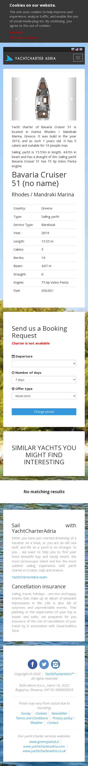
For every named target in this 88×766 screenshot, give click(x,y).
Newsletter (59, 713)
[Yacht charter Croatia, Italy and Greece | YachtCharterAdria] (31, 58)
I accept (16, 32)
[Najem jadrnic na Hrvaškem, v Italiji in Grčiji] (73, 49)
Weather (36, 722)
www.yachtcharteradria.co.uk (44, 751)
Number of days (28, 372)
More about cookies (23, 37)
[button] (16, 98)
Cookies (41, 713)
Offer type (23, 388)
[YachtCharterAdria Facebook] (33, 664)
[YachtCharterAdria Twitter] (44, 664)
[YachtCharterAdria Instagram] (55, 664)
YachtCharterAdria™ (59, 674)
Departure (23, 356)
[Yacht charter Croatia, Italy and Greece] (77, 49)
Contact (52, 722)
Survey (26, 713)
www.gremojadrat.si (44, 741)
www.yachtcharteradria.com (44, 746)
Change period (44, 412)
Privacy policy (62, 718)
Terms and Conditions (32, 718)
